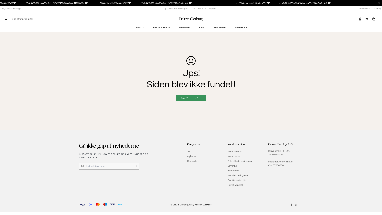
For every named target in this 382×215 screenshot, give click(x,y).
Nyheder (192, 156)
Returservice (364, 9)
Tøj (188, 151)
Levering (377, 9)
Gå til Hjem (191, 98)
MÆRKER (240, 27)
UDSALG (139, 27)
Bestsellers (193, 161)
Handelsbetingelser (238, 175)
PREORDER (220, 27)
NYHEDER (184, 27)
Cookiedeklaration (237, 180)
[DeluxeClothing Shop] (191, 19)
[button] (373, 19)
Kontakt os (233, 170)
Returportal (234, 156)
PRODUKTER (160, 27)
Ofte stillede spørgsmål (240, 161)
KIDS (201, 27)
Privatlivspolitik (235, 185)
